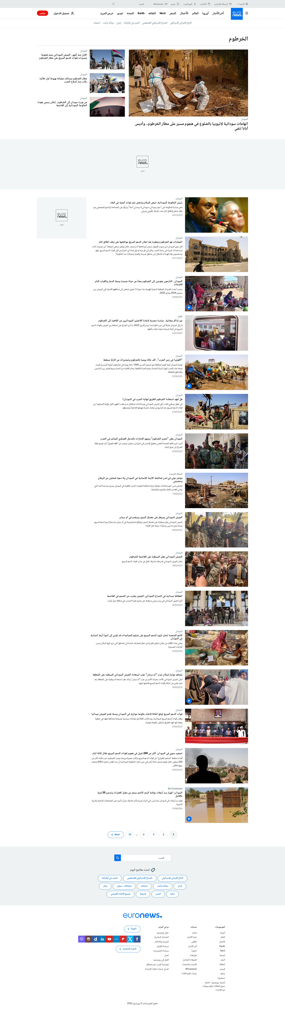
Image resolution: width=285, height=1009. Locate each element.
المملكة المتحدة (175, 474)
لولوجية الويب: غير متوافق (157, 965)
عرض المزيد (163, 927)
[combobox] (130, 4)
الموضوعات (220, 927)
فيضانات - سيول (124, 886)
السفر (172, 13)
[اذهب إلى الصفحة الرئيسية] (237, 14)
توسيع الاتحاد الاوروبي (120, 894)
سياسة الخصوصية (161, 951)
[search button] (113, 4)
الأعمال (184, 13)
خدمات (193, 927)
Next (163, 13)
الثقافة (152, 13)
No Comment (175, 789)
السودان (244, 119)
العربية (242, 4)
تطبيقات (193, 955)
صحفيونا (221, 978)
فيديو (120, 13)
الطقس (194, 942)
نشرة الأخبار (192, 937)
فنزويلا (143, 894)
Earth (141, 13)
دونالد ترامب (108, 23)
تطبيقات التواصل (190, 960)
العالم (195, 13)
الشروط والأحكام (162, 942)
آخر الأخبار (218, 13)
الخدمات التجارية (161, 937)
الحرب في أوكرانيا (132, 23)
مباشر (43, 13)
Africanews (191, 969)
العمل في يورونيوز (161, 960)
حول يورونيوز (163, 933)
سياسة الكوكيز (163, 946)
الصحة (130, 13)
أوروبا (205, 13)
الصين (158, 894)
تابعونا (194, 951)
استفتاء (97, 23)
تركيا (172, 894)
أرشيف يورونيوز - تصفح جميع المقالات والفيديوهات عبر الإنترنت (214, 986)
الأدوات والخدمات (189, 965)
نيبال (105, 886)
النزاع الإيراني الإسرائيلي (181, 23)
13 (129, 835)
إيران (119, 23)
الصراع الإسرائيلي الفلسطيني (154, 23)
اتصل (166, 955)
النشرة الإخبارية (129, 949)
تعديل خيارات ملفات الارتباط (157, 969)
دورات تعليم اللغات (189, 974)
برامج (223, 974)
